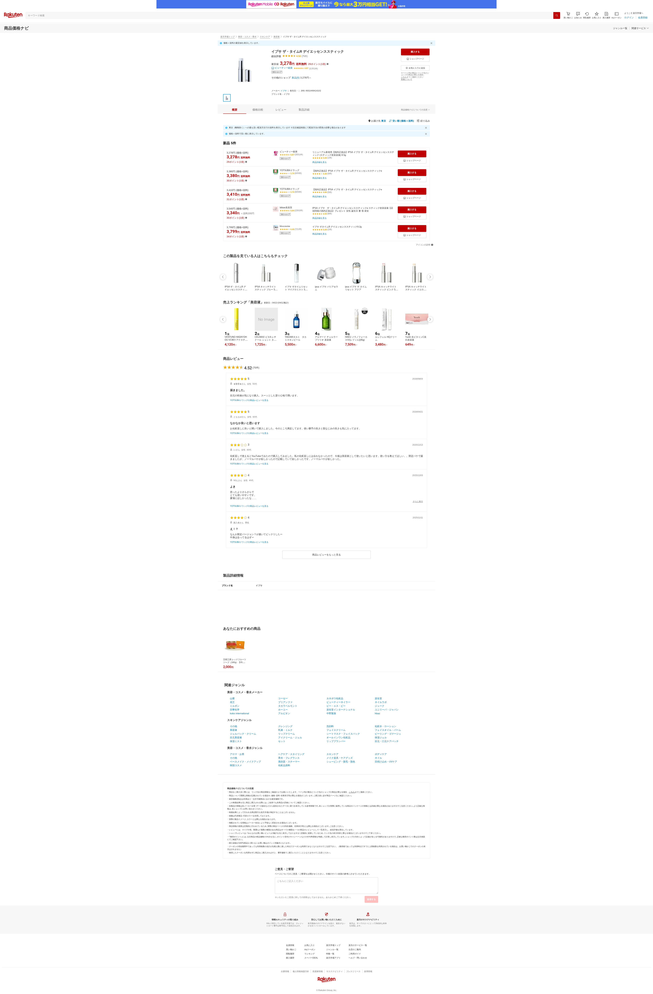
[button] (578, 15)
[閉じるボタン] (432, 43)
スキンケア (265, 37)
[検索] (556, 15)
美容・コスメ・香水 (247, 37)
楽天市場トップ (227, 37)
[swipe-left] (223, 277)
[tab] (234, 110)
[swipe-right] (430, 277)
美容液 (276, 37)
